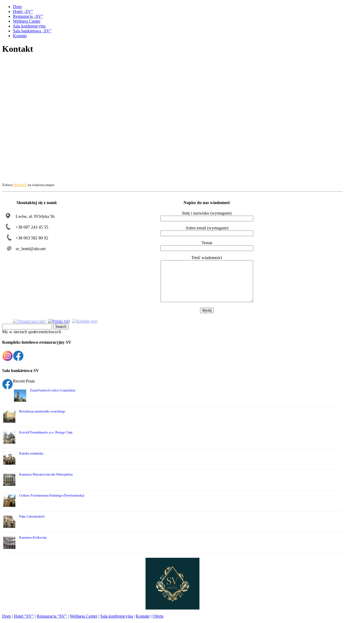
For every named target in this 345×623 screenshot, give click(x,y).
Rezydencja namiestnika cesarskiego (42, 411)
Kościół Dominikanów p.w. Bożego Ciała (45, 432)
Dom (17, 6)
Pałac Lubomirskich (31, 516)
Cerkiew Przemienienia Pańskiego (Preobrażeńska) (51, 495)
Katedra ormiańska (31, 453)
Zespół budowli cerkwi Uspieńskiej (52, 390)
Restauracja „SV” (28, 16)
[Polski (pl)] (59, 320)
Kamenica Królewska (33, 537)
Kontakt (20, 35)
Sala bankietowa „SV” (32, 31)
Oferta (158, 616)
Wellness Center (26, 21)
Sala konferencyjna (29, 26)
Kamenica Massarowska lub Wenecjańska (46, 474)
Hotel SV (20, 185)
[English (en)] (84, 320)
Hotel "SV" (24, 616)
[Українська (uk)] (29, 320)
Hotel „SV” (23, 11)
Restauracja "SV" (52, 616)
